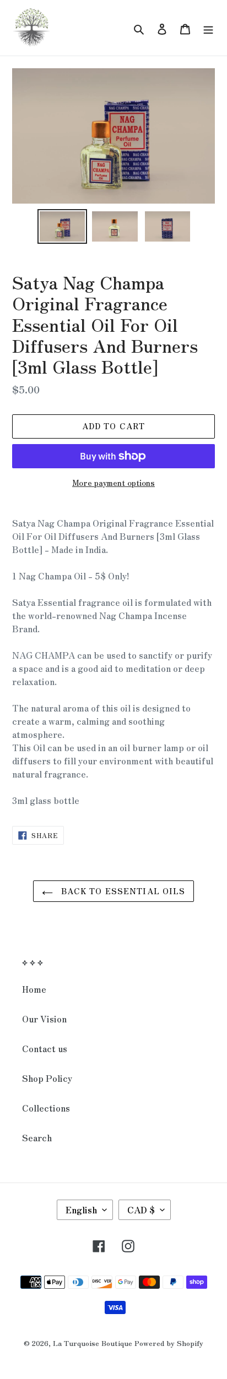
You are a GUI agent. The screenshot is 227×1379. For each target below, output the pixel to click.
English (81, 1209)
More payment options (113, 482)
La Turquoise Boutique (92, 1343)
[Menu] (208, 27)
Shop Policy (47, 1078)
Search (37, 1137)
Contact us (44, 1048)
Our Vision (44, 1018)
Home (34, 988)
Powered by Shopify (168, 1343)
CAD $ (141, 1209)
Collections (46, 1107)
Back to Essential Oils (122, 890)
